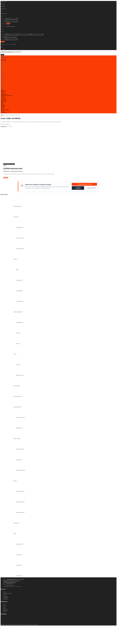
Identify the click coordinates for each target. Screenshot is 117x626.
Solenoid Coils (19, 565)
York (4, 607)
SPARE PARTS (4, 101)
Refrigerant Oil (19, 427)
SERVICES (3, 106)
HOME (2, 89)
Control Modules (19, 290)
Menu (2, 56)
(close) (2, 29)
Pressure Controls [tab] (4, 67)
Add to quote (5, 177)
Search (2, 54)
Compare (2, 104)
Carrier (4, 605)
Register (5, 13)
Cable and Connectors (17, 206)
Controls (15, 259)
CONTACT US (3, 112)
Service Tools (16, 522)
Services (4, 594)
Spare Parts (5, 596)
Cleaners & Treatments (20, 417)
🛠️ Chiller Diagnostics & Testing (84, 184)
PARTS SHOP (3, 60)
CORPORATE (3, 91)
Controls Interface (19, 301)
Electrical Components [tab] (5, 62)
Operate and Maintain (5, 109)
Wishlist (2, 102)
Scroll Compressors (20, 248)
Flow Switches (19, 459)
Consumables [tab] (3, 71)
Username (3, 18)
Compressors (15, 216)
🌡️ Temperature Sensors (91, 187)
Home (2, 114)
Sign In (2, 13)
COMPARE (3, 6)
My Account (3, 105)
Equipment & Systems (7, 593)
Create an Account (10, 26)
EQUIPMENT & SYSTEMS (6, 95)
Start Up (2, 108)
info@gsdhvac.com (10, 585)
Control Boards (19, 280)
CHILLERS (3, 96)
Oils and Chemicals (17, 406)
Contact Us (5, 598)
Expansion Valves (19, 544)
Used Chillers (3, 98)
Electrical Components (17, 311)
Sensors (4, 165)
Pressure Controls (16, 438)
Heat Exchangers (16, 385)
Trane (4, 604)
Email (2, 36)
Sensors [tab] (2, 65)
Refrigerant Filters (19, 375)
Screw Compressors (20, 237)
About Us (2, 92)
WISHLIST (3, 4)
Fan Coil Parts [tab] (3, 72)
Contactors (18, 332)
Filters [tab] (2, 70)
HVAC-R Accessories (17, 396)
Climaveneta (5, 609)
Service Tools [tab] (3, 74)
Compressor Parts (19, 227)
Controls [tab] (2, 64)
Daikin (4, 608)
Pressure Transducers (20, 501)
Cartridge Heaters (19, 322)
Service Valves (19, 554)
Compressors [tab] (3, 61)
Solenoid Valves (19, 575)
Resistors (18, 343)
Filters (14, 354)
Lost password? (3, 23)
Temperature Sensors (20, 512)
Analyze (2, 111)
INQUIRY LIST (4, 8)
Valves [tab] (2, 68)
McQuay (4, 611)
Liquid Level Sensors (20, 491)
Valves (14, 533)
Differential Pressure (20, 449)
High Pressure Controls (20, 470)
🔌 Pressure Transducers (78, 188)
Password (3, 21)
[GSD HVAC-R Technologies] (11, 51)
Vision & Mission (4, 94)
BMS (17, 269)
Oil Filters (18, 364)
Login (14, 44)
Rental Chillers (3, 99)
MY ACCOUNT (4, 1)
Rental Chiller (6, 597)
